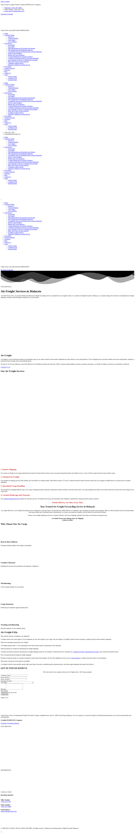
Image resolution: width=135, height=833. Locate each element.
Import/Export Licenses (92, 652)
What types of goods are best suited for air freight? (15, 661)
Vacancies (7, 70)
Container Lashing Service (16, 63)
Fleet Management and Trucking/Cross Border (21, 48)
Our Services (8, 43)
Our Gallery (7, 66)
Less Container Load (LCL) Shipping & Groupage (23, 60)
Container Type (12, 78)
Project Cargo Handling (15, 53)
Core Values (11, 40)
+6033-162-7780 (6, 801)
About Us (11, 37)
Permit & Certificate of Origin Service (19, 65)
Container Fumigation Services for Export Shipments (23, 58)
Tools (6, 75)
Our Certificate (12, 42)
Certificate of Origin (78, 652)
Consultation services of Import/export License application (25, 51)
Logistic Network (9, 68)
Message (3, 689)
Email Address (5, 677)
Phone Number (5, 679)
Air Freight (11, 47)
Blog (5, 71)
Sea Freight (11, 45)
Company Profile (9, 35)
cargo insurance (75, 658)
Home (6, 33)
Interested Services (6, 681)
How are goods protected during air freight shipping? (16, 655)
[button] (67, 636)
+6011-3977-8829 (6, 806)
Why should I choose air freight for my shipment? (15, 636)
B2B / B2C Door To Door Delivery (18, 61)
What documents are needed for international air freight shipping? (20, 648)
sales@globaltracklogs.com (9, 811)
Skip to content (5, 1)
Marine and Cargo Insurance (16, 55)
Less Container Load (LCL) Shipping (12, 754)
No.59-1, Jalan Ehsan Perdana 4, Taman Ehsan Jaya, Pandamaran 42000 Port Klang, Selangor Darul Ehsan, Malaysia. (35, 797)
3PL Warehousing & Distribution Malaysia (20, 50)
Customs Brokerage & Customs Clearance (20, 56)
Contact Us (7, 73)
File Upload (4, 691)
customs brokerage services (11, 499)
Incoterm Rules (12, 80)
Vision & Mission (13, 38)
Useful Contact (12, 76)
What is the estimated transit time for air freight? (14, 642)
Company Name (6, 675)
